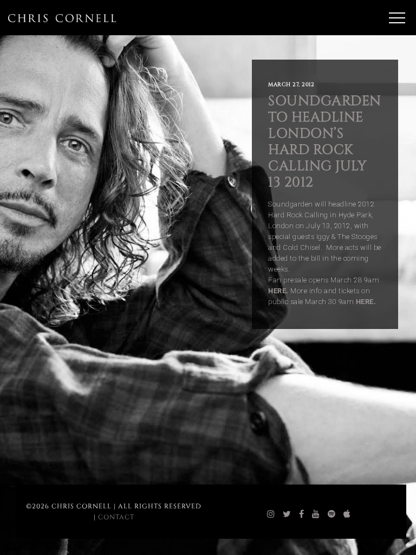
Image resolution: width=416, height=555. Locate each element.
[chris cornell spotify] (332, 514)
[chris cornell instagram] (271, 514)
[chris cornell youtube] (316, 514)
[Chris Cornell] (62, 18)
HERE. (366, 302)
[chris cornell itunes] (347, 514)
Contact (116, 517)
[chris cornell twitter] (287, 514)
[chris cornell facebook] (301, 514)
